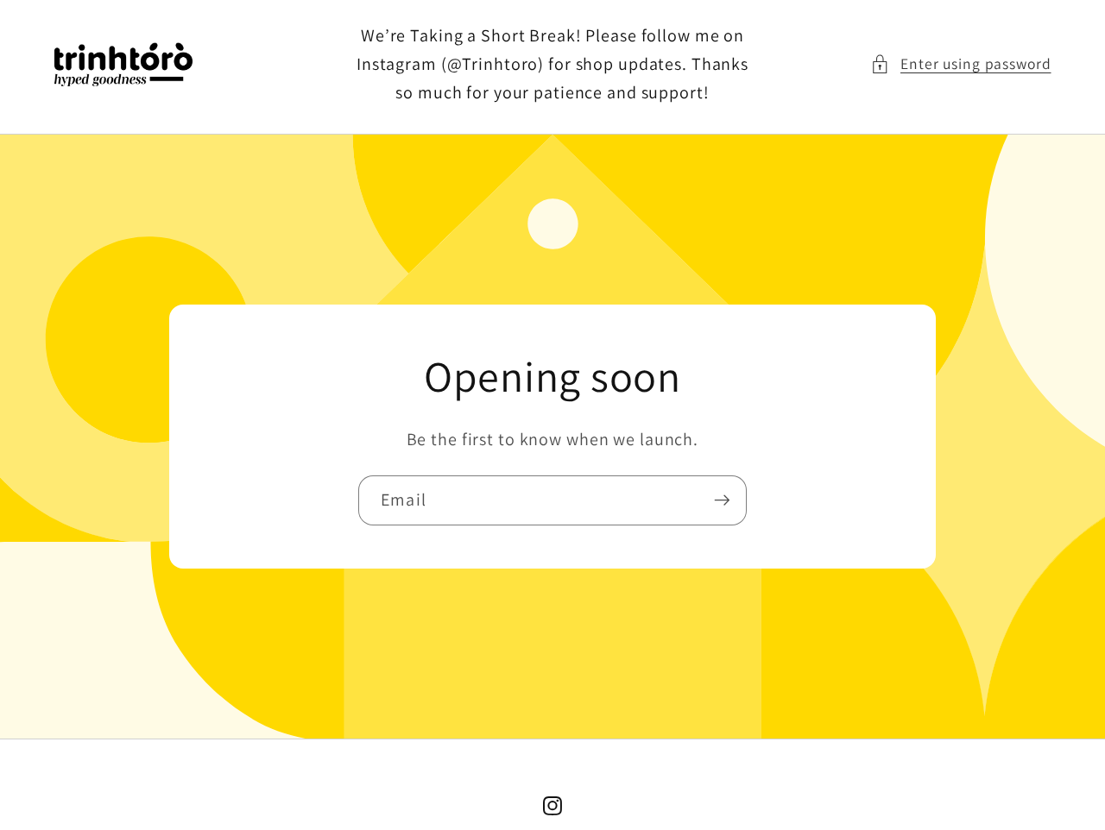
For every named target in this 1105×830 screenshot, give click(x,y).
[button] (960, 64)
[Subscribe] (722, 500)
